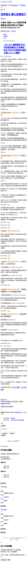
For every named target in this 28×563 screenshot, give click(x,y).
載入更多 (3, 425)
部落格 (5, 36)
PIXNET (7, 537)
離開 (9, 559)
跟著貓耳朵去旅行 (6, 403)
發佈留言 (3, 435)
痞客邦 (17, 412)
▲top (2, 422)
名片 (5, 38)
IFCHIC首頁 (16, 387)
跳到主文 (3, 18)
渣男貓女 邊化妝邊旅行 (13, 14)
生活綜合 (13, 31)
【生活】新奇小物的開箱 (17, 420)
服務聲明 (17, 539)
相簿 (5, 34)
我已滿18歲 (3, 559)
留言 (20, 412)
